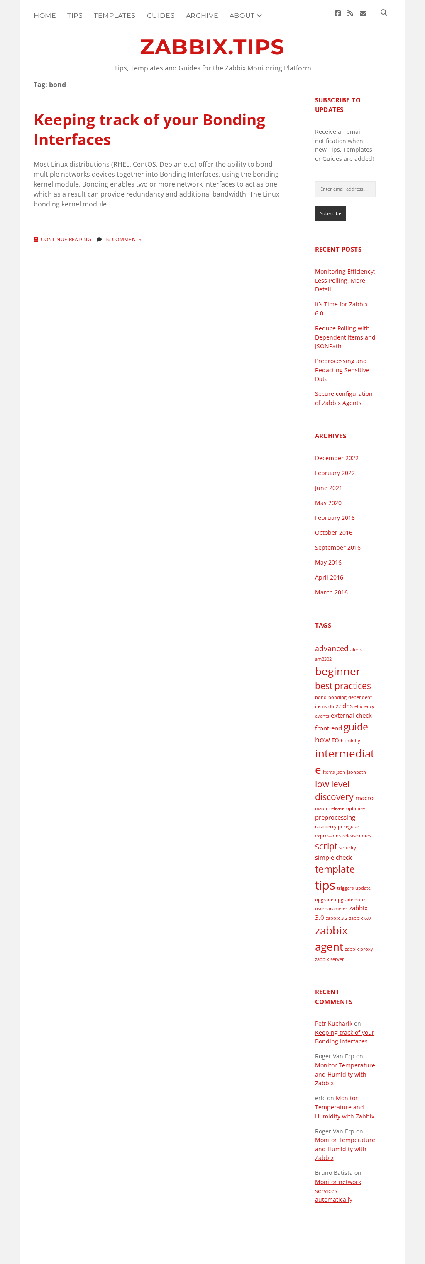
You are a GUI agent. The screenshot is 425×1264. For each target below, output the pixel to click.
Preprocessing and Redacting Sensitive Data (342, 370)
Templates (115, 15)
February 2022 (335, 473)
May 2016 (328, 562)
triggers (345, 888)
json (340, 772)
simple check (333, 857)
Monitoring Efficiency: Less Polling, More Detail (345, 280)
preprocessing (335, 817)
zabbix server (329, 959)
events (322, 716)
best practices (343, 685)
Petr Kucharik (333, 1023)
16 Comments (123, 239)
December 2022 (337, 458)
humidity (350, 741)
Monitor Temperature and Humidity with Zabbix (345, 1074)
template (335, 869)
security (347, 848)
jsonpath (356, 772)
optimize (355, 808)
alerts (356, 650)
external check (351, 715)
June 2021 (328, 488)
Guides (161, 15)
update (363, 888)
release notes (356, 836)
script (326, 846)
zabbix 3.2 (336, 918)
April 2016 (329, 577)
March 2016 (331, 592)
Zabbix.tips (212, 47)
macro (364, 797)
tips (325, 885)
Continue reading (66, 239)
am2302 (323, 659)
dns (347, 705)
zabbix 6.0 (360, 918)
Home (45, 15)
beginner (338, 671)
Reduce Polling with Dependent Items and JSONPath (345, 337)
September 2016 (338, 547)
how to (327, 740)
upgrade (324, 900)
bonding (337, 697)
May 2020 (328, 503)
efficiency (364, 706)
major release (329, 808)
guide (356, 727)
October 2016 (333, 532)
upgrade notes (350, 900)
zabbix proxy (359, 949)
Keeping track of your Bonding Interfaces (149, 129)
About (242, 15)
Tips (75, 15)
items (329, 772)
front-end (328, 728)
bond (321, 697)
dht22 (334, 706)
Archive (202, 15)
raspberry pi (328, 827)
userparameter (331, 909)
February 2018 (335, 518)
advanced (332, 648)
